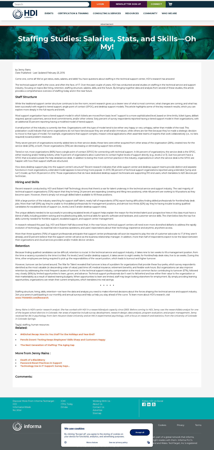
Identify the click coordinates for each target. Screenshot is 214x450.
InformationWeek (22, 407)
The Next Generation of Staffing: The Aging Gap (47, 345)
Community (150, 13)
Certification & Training (73, 13)
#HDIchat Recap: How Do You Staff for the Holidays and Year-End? (57, 334)
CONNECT (156, 4)
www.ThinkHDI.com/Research (31, 297)
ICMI (63, 401)
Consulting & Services (107, 13)
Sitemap (97, 413)
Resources (132, 13)
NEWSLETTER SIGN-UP (128, 4)
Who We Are (169, 13)
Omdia (64, 407)
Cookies (162, 425)
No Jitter (17, 410)
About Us (97, 404)
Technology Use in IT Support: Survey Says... (45, 366)
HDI (15, 404)
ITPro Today (67, 404)
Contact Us (98, 407)
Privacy (180, 425)
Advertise (97, 410)
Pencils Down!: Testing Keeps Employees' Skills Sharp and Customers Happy (62, 339)
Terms (198, 425)
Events (49, 13)
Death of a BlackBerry (32, 360)
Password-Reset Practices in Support (41, 363)
